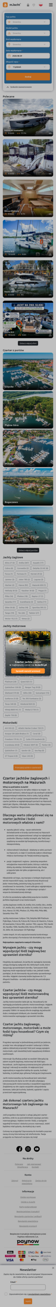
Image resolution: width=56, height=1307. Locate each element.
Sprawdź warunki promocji (28, 671)
